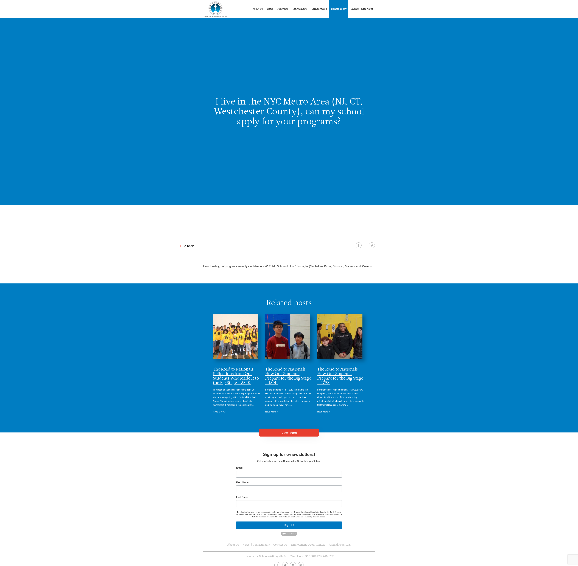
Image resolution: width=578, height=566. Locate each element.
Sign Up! (289, 525)
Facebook (359, 245)
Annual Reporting (340, 544)
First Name (242, 482)
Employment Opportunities (308, 544)
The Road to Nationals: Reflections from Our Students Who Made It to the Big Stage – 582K (236, 375)
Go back (188, 246)
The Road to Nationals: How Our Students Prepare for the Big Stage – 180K (288, 375)
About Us (258, 9)
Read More (218, 411)
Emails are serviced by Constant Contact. (310, 516)
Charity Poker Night (362, 9)
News (270, 9)
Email (239, 467)
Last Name (242, 497)
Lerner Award (319, 9)
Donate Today (338, 9)
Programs (282, 9)
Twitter (372, 245)
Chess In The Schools (215, 9)
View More (289, 432)
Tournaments (299, 9)
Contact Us (280, 544)
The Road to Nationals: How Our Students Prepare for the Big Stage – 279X (340, 375)
